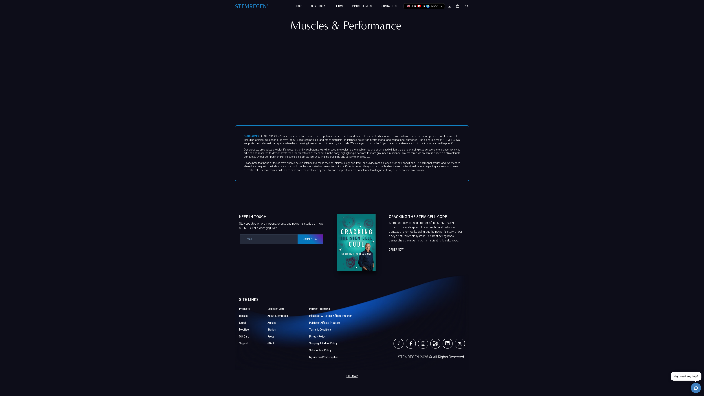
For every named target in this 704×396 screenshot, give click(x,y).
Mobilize (244, 329)
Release (243, 316)
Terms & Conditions (320, 329)
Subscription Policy (320, 350)
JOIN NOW (310, 239)
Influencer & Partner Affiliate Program (330, 316)
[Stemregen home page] (252, 6)
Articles (271, 322)
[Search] (467, 6)
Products (244, 309)
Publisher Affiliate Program (324, 322)
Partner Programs (319, 309)
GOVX (270, 343)
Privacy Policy (317, 336)
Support (243, 343)
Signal (242, 322)
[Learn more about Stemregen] (401, 242)
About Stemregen (277, 316)
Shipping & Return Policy (323, 343)
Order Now (396, 249)
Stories (271, 329)
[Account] (449, 6)
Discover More (276, 309)
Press (270, 336)
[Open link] (398, 344)
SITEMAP (352, 376)
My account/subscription (323, 357)
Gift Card (244, 336)
